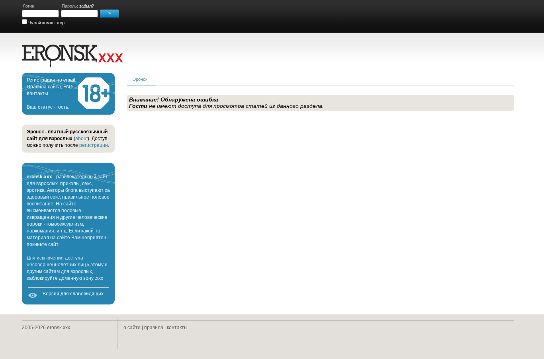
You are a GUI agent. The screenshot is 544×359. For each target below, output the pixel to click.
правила (153, 327)
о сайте (132, 327)
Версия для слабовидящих (73, 294)
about (81, 138)
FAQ (67, 87)
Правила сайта (44, 87)
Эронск (140, 79)
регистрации (93, 145)
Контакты (37, 93)
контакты (177, 327)
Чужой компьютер (46, 22)
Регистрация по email (51, 80)
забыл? (86, 6)
